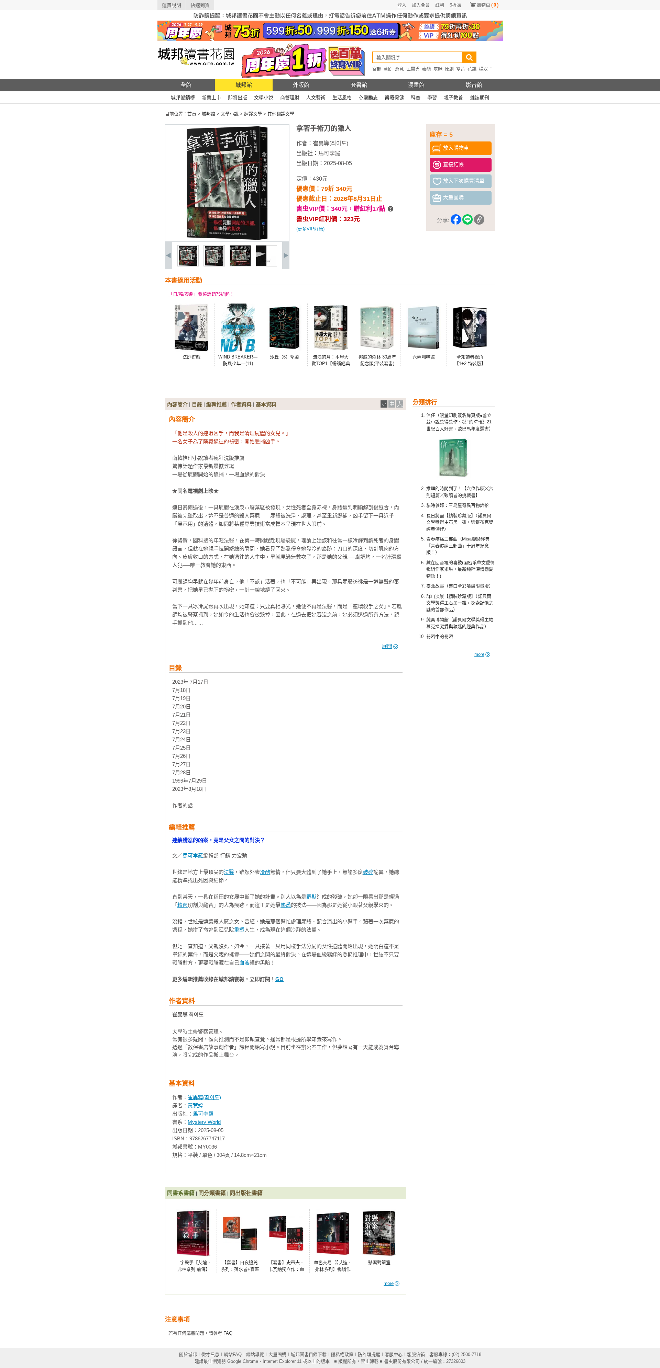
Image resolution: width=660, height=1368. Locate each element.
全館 (185, 85)
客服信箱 (416, 1354)
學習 (432, 97)
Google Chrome (242, 1361)
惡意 (399, 69)
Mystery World (204, 1122)
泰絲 (426, 69)
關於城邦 (188, 1354)
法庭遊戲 (191, 357)
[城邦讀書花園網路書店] (196, 77)
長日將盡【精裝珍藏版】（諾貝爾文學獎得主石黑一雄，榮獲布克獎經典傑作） (459, 522)
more (479, 654)
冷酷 (265, 872)
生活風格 (342, 97)
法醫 (229, 872)
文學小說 (263, 97)
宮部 (376, 69)
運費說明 (171, 5)
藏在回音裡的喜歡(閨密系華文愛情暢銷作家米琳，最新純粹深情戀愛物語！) (460, 569)
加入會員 (421, 5)
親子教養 (453, 97)
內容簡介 (177, 404)
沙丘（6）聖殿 (284, 357)
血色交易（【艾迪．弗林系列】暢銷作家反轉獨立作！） (333, 1269)
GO (279, 979)
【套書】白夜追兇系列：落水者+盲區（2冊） (240, 1269)
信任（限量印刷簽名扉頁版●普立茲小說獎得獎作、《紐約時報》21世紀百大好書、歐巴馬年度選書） (459, 422)
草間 (388, 69)
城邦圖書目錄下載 (309, 1354)
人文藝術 (316, 97)
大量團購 (277, 1354)
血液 (244, 963)
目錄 (197, 404)
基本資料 (266, 404)
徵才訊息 (210, 1354)
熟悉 (285, 905)
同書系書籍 (181, 1193)
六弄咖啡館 (423, 357)
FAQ (227, 1333)
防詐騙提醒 (369, 1354)
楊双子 (485, 69)
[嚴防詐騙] (330, 19)
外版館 (301, 85)
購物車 (487, 5)
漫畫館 (416, 85)
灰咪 (437, 69)
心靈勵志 (368, 97)
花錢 (472, 69)
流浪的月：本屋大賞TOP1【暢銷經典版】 (330, 363)
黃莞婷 (195, 1105)
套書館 (359, 85)
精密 (182, 905)
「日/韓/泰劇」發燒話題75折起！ (201, 294)
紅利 (439, 5)
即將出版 (237, 97)
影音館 (474, 85)
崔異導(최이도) (330, 143)
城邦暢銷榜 (183, 97)
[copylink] (479, 220)
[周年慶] (330, 39)
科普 (415, 97)
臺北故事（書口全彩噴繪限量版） (459, 586)
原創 (449, 69)
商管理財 (289, 97)
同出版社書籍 (246, 1193)
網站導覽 (255, 1354)
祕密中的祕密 (439, 636)
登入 (401, 5)
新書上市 (211, 97)
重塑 (239, 930)
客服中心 (394, 1354)
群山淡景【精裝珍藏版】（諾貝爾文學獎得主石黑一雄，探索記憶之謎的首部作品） (459, 603)
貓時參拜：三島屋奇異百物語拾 (457, 505)
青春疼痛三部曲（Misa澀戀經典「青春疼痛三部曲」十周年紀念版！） (458, 545)
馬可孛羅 (329, 153)
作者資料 (241, 404)
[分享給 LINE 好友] (467, 220)
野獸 (311, 897)
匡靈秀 (413, 69)
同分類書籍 (212, 1193)
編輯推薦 (216, 404)
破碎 (368, 872)
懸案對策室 (379, 1262)
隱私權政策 (342, 1354)
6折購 (455, 5)
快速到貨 (200, 5)
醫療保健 (394, 97)
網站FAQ (233, 1354)
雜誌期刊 (479, 97)
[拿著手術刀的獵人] (188, 264)
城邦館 (243, 85)
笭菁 (460, 69)
